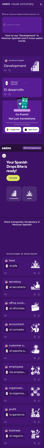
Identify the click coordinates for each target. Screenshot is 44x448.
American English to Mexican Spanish (23, 14)
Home (6, 14)
